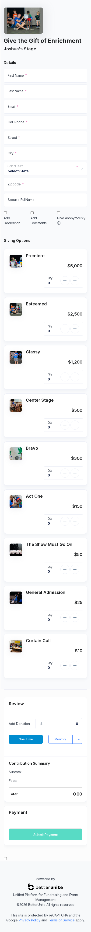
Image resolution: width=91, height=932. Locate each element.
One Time (26, 739)
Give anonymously (71, 218)
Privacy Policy (29, 920)
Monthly (60, 739)
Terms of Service (61, 920)
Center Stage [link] (40, 400)
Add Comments (39, 220)
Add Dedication (12, 220)
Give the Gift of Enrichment (42, 40)
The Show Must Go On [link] (49, 544)
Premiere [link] (35, 255)
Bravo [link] (32, 448)
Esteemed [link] (36, 303)
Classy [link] (33, 351)
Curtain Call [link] (38, 640)
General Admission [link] (45, 592)
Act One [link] (34, 496)
